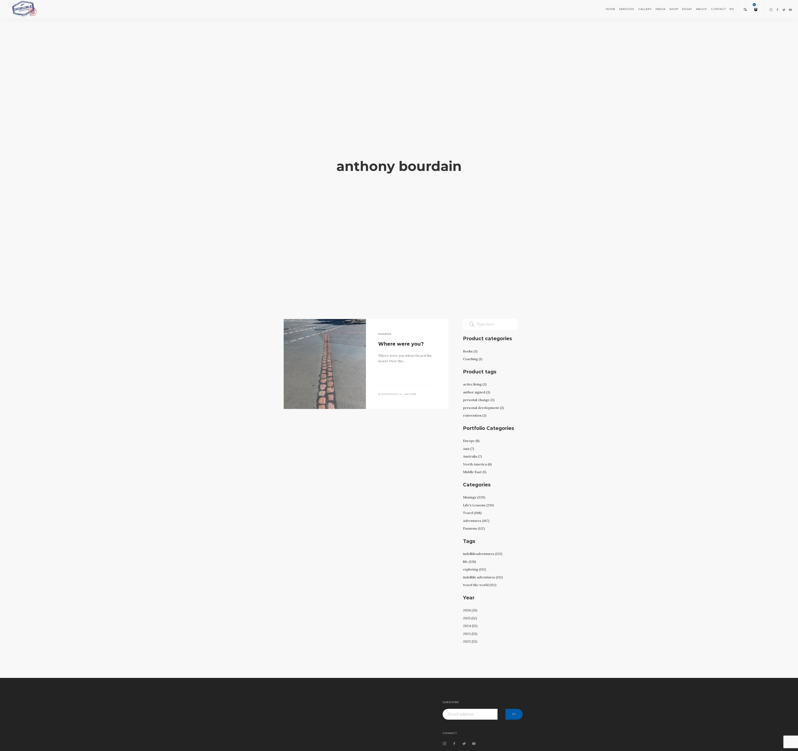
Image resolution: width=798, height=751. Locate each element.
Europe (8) (471, 441)
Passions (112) (474, 528)
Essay (687, 9)
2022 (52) (470, 641)
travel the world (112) (479, 585)
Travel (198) (472, 513)
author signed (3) (476, 392)
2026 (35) (470, 610)
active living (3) (474, 384)
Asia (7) (468, 449)
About (701, 9)
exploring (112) (474, 569)
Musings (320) (474, 497)
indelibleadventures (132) (482, 554)
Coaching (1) (472, 359)
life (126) (469, 562)
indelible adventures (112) (483, 577)
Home (610, 9)
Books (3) (470, 351)
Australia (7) (472, 456)
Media (661, 9)
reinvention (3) (474, 415)
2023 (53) (470, 634)
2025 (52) (470, 618)
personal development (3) (483, 408)
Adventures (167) (476, 521)
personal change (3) (478, 400)
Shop (674, 9)
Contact (718, 9)
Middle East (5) (474, 472)
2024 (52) (470, 626)
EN (732, 9)
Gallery (645, 9)
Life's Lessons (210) (478, 505)
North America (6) (477, 464)
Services (626, 9)
